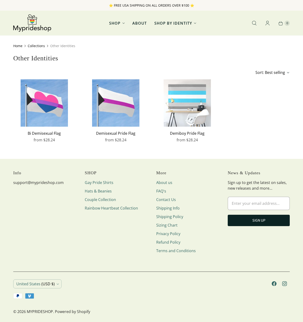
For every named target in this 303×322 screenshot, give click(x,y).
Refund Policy (168, 242)
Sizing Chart (167, 225)
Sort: (270, 72)
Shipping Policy (169, 216)
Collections (36, 46)
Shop (114, 23)
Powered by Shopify (72, 311)
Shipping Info (168, 208)
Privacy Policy (168, 233)
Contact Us (166, 199)
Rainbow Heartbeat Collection (111, 208)
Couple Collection (100, 199)
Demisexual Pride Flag (115, 133)
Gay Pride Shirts (99, 182)
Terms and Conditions (176, 250)
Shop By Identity (173, 23)
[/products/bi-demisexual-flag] (44, 103)
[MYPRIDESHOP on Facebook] (274, 283)
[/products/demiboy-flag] (187, 103)
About (139, 23)
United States (35, 283)
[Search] (254, 23)
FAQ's (161, 191)
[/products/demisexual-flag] (115, 103)
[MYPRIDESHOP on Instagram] (284, 283)
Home (17, 46)
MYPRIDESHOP (40, 311)
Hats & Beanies (98, 191)
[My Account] (267, 23)
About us (164, 182)
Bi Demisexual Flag (44, 133)
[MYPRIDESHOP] (32, 23)
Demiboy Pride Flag (187, 133)
